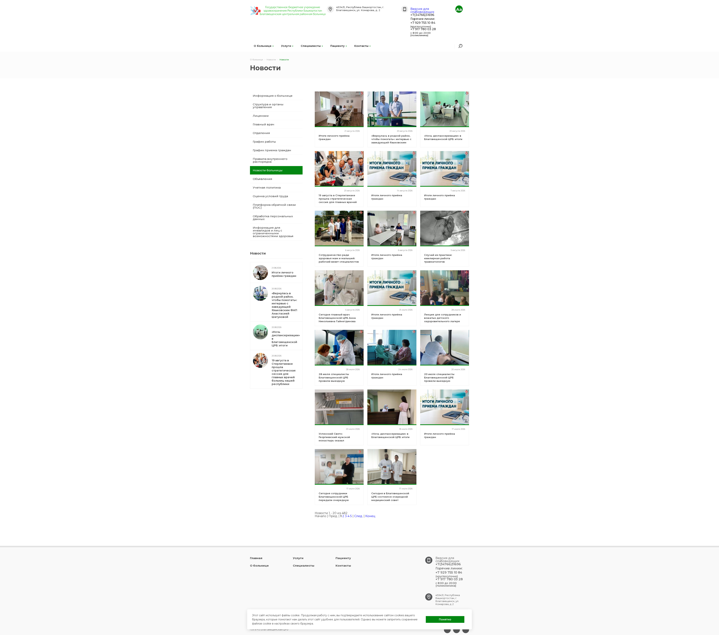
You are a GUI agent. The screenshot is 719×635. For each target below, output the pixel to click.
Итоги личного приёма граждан (284, 274)
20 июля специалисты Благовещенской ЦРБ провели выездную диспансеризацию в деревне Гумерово (444, 381)
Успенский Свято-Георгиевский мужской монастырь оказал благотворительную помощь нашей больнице (338, 440)
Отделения (261, 133)
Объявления (262, 179)
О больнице (262, 46)
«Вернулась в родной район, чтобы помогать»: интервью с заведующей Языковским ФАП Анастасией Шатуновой (284, 305)
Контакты (361, 46)
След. (358, 516)
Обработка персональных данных (273, 217)
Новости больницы (268, 170)
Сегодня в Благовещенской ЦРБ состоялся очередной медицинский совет (390, 497)
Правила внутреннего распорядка (270, 160)
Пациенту (337, 46)
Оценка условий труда (270, 196)
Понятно (445, 619)
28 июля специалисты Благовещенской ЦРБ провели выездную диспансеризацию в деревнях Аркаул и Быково (337, 381)
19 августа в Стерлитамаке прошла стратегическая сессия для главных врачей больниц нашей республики (283, 372)
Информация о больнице (272, 95)
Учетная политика (267, 187)
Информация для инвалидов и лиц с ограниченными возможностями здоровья (273, 232)
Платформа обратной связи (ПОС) (274, 206)
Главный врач (263, 124)
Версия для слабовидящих (422, 10)
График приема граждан (272, 150)
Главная (256, 558)
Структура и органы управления (268, 106)
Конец (370, 516)
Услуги (286, 46)
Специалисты (311, 46)
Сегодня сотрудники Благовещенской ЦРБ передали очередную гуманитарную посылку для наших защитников (338, 500)
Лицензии (261, 116)
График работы (264, 141)
